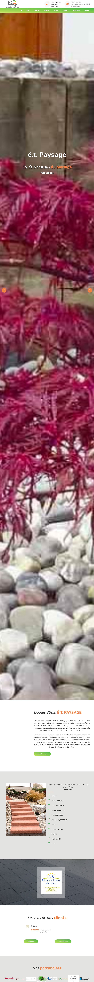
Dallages (46, 10)
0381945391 (54, 4)
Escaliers (36, 10)
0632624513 (54, 6)
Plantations (76, 10)
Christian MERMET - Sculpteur (73, 979)
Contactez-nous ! (42, 754)
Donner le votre (63, 941)
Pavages (65, 10)
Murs (27, 10)
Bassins (56, 10)
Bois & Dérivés (31, 979)
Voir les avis (31, 941)
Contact (86, 10)
